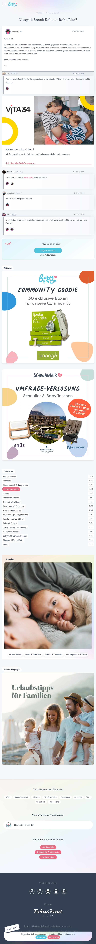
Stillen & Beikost (15, 655)
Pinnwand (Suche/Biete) (13, 540)
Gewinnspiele (48, 847)
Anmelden (41, 937)
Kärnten (36, 797)
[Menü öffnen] (4, 4)
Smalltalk (7, 481)
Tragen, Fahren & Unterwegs (15, 527)
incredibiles (10, 193)
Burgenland (54, 802)
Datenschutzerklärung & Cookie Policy (63, 931)
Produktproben (48, 857)
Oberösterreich (50, 797)
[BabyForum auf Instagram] (48, 891)
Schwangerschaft (12, 489)
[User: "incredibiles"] (12, 183)
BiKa (8, 74)
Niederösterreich (21, 797)
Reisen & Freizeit (10, 523)
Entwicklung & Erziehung (14, 506)
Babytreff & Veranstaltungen (15, 536)
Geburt (6, 493)
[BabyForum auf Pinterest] (40, 891)
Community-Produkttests (48, 852)
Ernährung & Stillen (11, 498)
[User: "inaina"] (4, 214)
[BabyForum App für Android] (64, 891)
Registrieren (54, 937)
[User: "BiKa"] (4, 73)
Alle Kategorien (10, 476)
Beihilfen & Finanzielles (53, 655)
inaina (8, 214)
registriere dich (48, 250)
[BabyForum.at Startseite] (13, 4)
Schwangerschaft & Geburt (76, 655)
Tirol (88, 797)
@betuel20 (28, 177)
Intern (6, 544)
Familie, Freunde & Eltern (14, 519)
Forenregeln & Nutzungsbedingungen (32, 931)
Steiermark (65, 797)
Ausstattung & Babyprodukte (16, 514)
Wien (8, 797)
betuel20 (15, 31)
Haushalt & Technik (11, 531)
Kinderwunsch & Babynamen (16, 485)
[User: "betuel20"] (8, 31)
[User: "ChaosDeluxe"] (12, 229)
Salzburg (78, 797)
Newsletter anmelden (24, 825)
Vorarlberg (40, 802)
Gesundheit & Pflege (12, 502)
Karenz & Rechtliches (12, 510)
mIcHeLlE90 (11, 172)
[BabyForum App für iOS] (56, 891)
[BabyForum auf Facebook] (32, 891)
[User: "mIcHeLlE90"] (4, 172)
